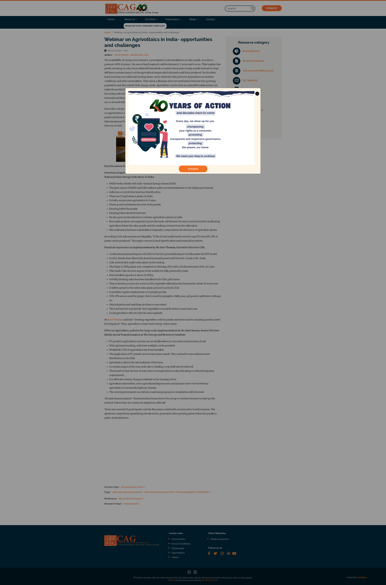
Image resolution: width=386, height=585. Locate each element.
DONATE (193, 168)
